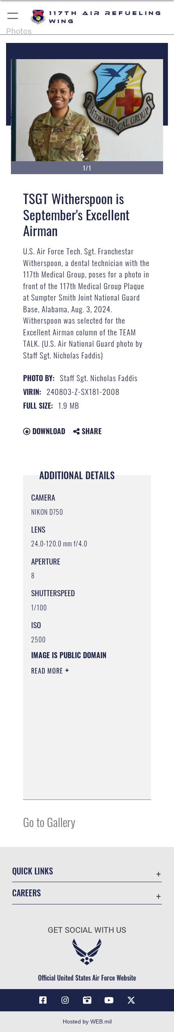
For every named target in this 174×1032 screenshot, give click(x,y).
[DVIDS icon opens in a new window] (87, 1000)
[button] (13, 17)
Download (47, 431)
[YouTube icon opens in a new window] (109, 1000)
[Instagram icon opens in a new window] (65, 1000)
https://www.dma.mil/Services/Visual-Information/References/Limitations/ (80, 784)
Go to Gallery (49, 821)
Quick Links (32, 871)
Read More (48, 671)
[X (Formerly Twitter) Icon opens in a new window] (131, 1000)
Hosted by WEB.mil (87, 1021)
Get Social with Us (87, 930)
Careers (26, 893)
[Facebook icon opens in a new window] (43, 1000)
